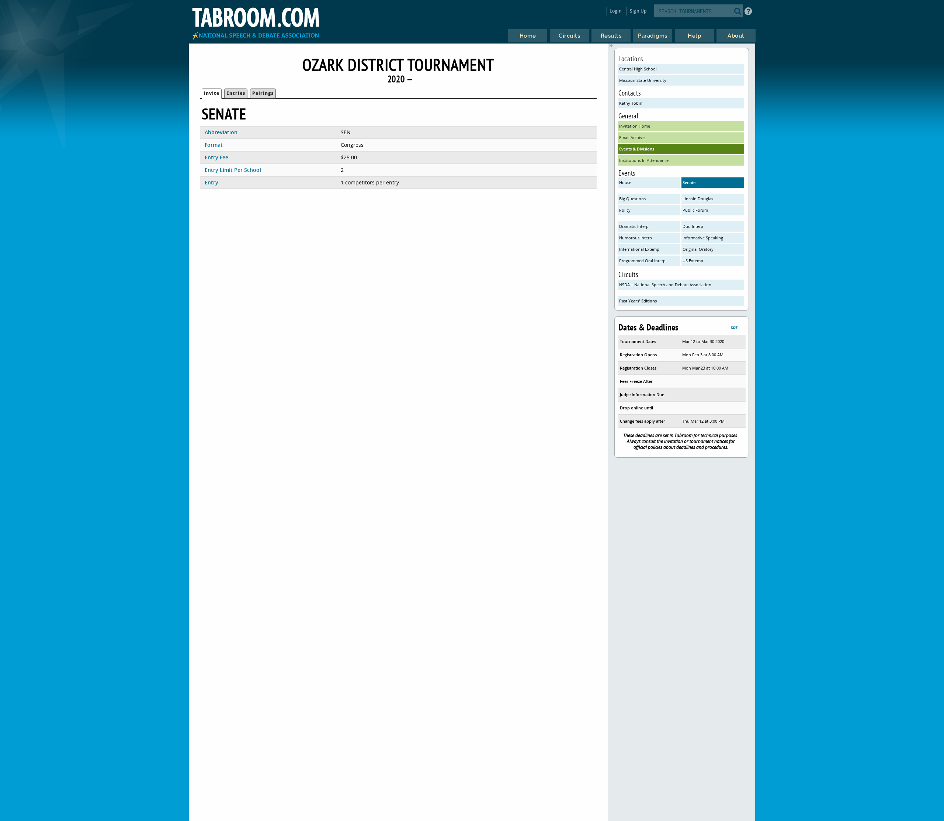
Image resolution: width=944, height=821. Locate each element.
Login (616, 11)
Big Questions (632, 198)
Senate (689, 182)
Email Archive (632, 137)
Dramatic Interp (634, 226)
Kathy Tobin (630, 103)
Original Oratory (698, 249)
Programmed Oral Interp (642, 260)
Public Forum (695, 210)
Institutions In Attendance (644, 160)
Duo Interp (693, 226)
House (625, 182)
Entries (235, 93)
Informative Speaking (703, 237)
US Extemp (693, 260)
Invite (211, 93)
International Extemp (639, 249)
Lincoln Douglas (698, 198)
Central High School (638, 69)
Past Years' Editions (638, 301)
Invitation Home (634, 126)
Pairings (263, 93)
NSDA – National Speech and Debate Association (665, 284)
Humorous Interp (635, 237)
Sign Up (638, 11)
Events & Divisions (636, 149)
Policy (625, 210)
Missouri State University (642, 80)
